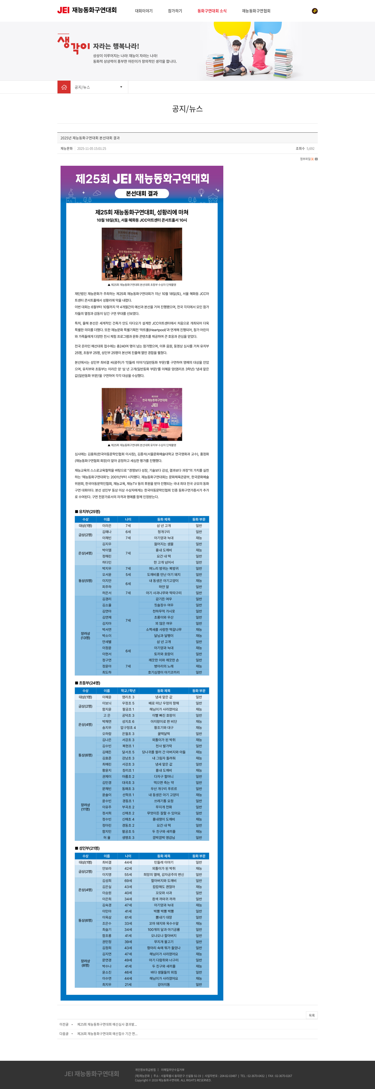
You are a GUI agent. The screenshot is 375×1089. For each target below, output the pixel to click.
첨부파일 (307, 159)
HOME (64, 87)
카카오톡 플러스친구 (315, 11)
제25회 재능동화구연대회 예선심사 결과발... (107, 1024)
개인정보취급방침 (145, 1069)
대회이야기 (144, 11)
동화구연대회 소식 (212, 11)
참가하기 (175, 11)
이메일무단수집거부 (172, 1069)
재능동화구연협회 (256, 11)
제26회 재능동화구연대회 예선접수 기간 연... (107, 1033)
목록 (312, 1015)
